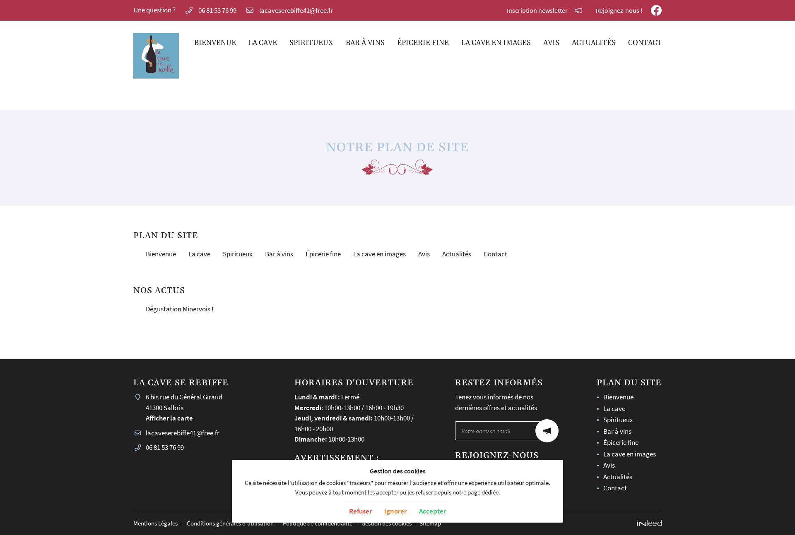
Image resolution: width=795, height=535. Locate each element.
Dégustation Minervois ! (180, 308)
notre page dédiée (476, 492)
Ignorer (395, 511)
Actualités (594, 43)
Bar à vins (365, 43)
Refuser (360, 511)
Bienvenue (215, 43)
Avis (551, 43)
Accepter (432, 511)
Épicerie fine (423, 43)
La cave (262, 43)
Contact (645, 43)
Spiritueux (311, 43)
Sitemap (430, 523)
